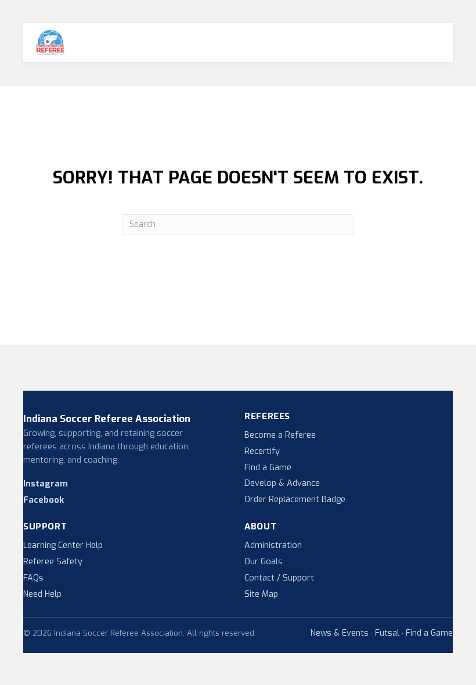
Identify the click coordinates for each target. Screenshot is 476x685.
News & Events (340, 633)
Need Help (42, 594)
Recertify (262, 451)
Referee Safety (52, 561)
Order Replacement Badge (294, 499)
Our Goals (263, 561)
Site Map (261, 594)
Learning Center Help (63, 545)
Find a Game (267, 467)
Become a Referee (280, 435)
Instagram (45, 483)
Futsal (387, 633)
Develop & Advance (282, 483)
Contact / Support (279, 577)
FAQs (33, 577)
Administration (273, 545)
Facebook (43, 500)
